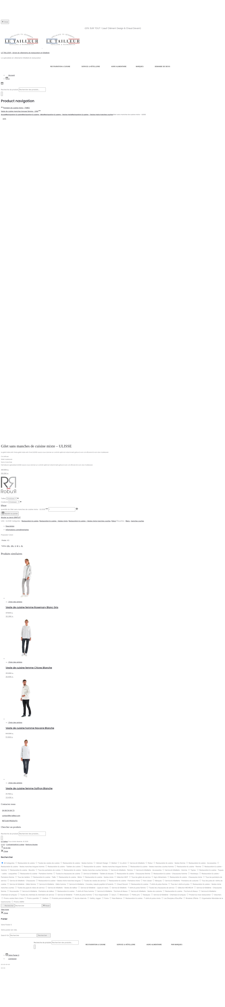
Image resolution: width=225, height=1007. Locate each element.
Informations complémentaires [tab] (17, 530)
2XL (8, 546)
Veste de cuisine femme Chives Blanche (29, 667)
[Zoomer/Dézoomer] (2, 964)
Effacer (3, 505)
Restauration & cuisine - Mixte (33, 115)
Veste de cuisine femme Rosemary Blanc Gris (32, 607)
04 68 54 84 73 (8, 810)
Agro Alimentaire (118, 66)
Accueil (3, 115)
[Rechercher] (2, 94)
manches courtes (137, 521)
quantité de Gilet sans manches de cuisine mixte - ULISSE (23, 509)
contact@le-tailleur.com (11, 816)
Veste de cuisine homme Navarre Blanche (30, 728)
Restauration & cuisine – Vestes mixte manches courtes (92, 115)
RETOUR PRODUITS (9, 821)
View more (5, 909)
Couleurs (4, 502)
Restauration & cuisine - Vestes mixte (58, 115)
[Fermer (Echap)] (9, 964)
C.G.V (3, 845)
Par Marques (176, 944)
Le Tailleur (4, 841)
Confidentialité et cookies (15, 845)
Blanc (128, 521)
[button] (47, 509)
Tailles (3, 498)
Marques (140, 66)
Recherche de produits (10, 90)
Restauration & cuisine (60, 66)
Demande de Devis (162, 66)
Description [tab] (10, 526)
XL (22, 546)
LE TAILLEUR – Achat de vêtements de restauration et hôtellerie (25, 53)
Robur (113, 521)
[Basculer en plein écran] (4, 964)
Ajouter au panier (11, 514)
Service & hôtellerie (90, 66)
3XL (12, 546)
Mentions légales (32, 845)
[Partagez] (7, 964)
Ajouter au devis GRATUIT (11, 517)
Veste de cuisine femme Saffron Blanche (29, 788)
